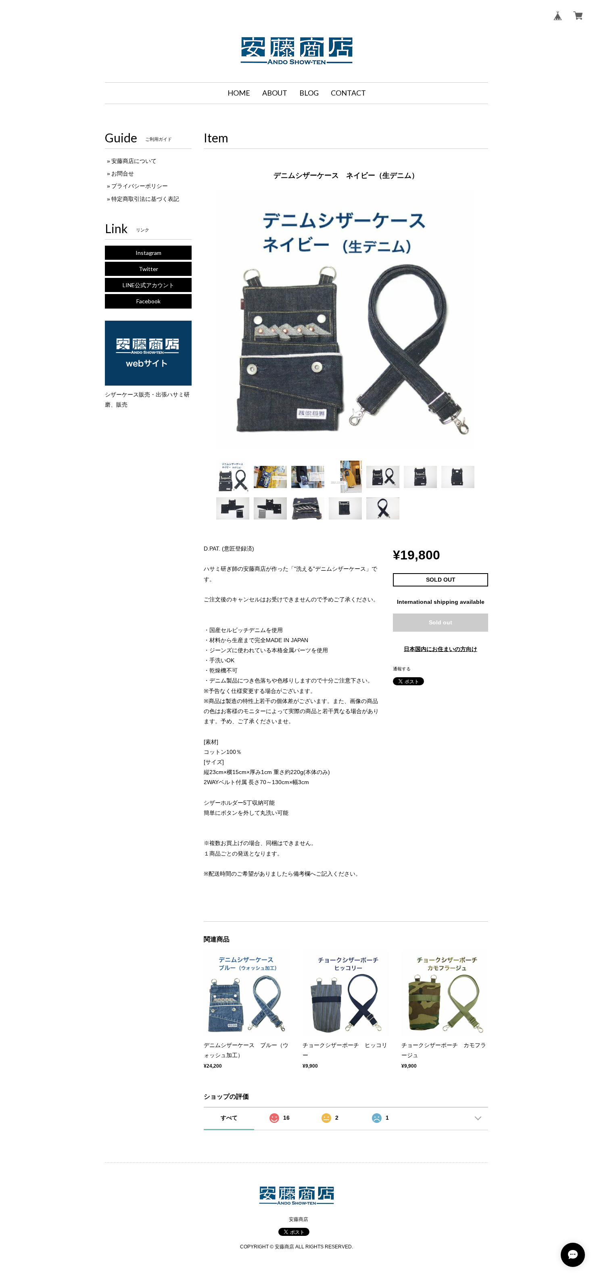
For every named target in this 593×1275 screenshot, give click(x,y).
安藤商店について (134, 161)
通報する (402, 668)
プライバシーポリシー (139, 186)
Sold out (440, 622)
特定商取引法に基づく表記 (145, 199)
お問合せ (122, 173)
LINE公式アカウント (148, 285)
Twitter (148, 268)
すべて (229, 1117)
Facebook (148, 301)
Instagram (148, 252)
